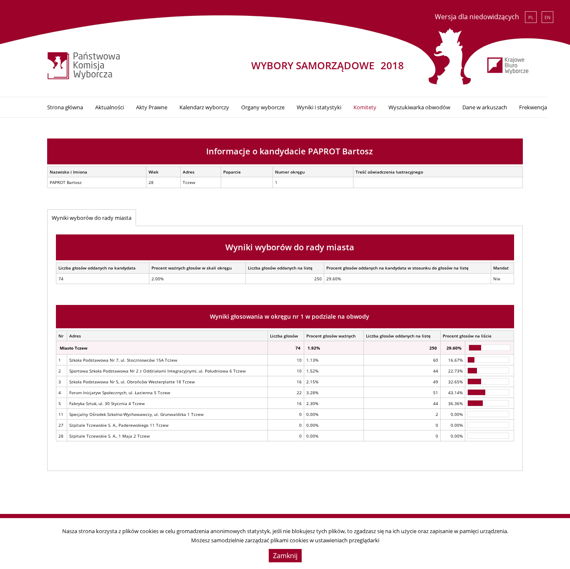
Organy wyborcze (263, 107)
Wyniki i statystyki (319, 107)
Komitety (364, 107)
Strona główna (65, 107)
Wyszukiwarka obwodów (419, 107)
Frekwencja (533, 107)
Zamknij (285, 555)
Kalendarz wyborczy (204, 107)
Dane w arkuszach (484, 107)
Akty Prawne (151, 107)
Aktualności (109, 107)
